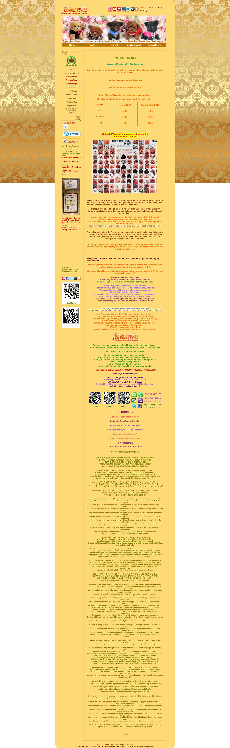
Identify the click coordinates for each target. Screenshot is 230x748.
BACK (126, 734)
